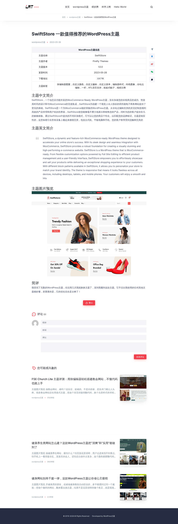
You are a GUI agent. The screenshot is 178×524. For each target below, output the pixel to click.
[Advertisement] (89, 420)
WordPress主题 (109, 516)
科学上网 (106, 6)
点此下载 (100, 78)
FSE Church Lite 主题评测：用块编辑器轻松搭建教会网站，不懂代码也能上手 (75, 381)
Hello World (120, 6)
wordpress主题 (80, 6)
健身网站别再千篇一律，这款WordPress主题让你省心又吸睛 (70, 478)
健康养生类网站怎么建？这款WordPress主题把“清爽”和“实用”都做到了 (73, 445)
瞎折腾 (95, 6)
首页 (67, 6)
